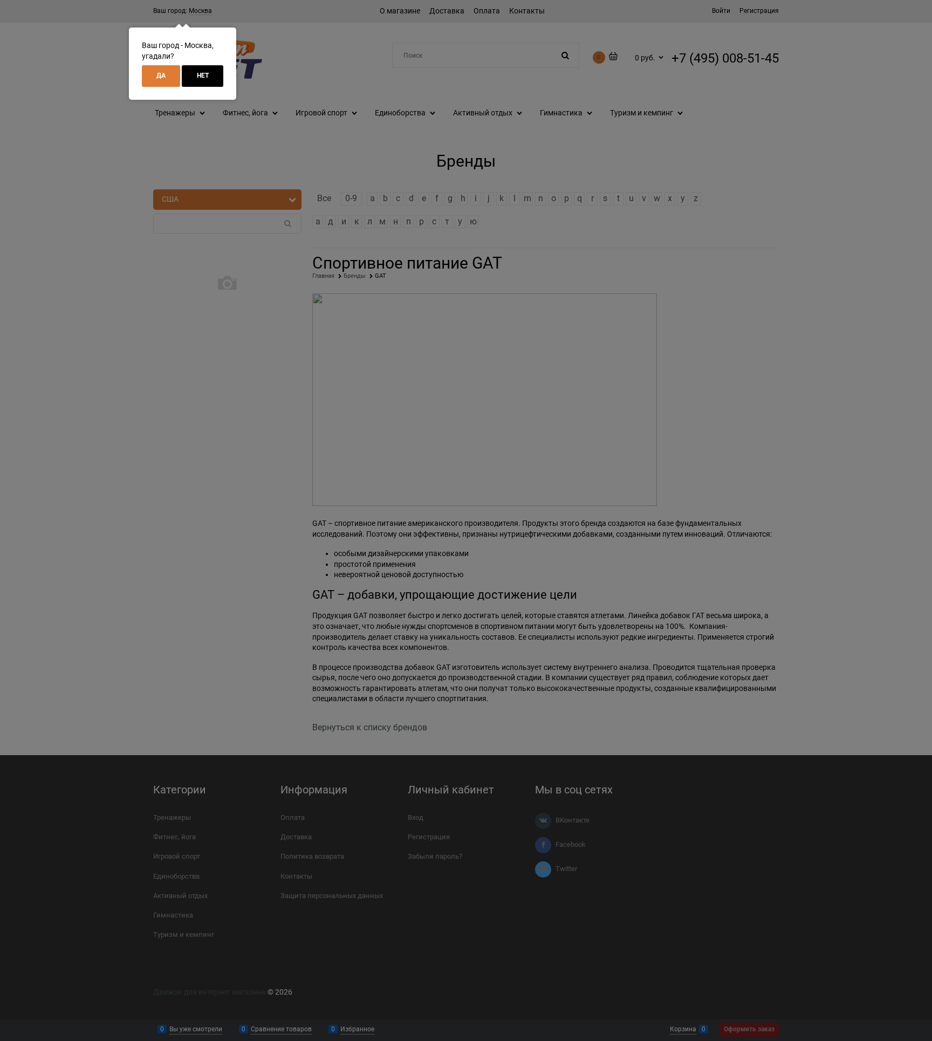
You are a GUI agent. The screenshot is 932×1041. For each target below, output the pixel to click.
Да (161, 75)
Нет (203, 75)
